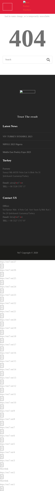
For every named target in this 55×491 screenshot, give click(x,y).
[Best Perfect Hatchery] (27, 7)
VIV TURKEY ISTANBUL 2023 (17, 136)
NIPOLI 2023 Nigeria (12, 144)
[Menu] (7, 6)
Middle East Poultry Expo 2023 (17, 152)
